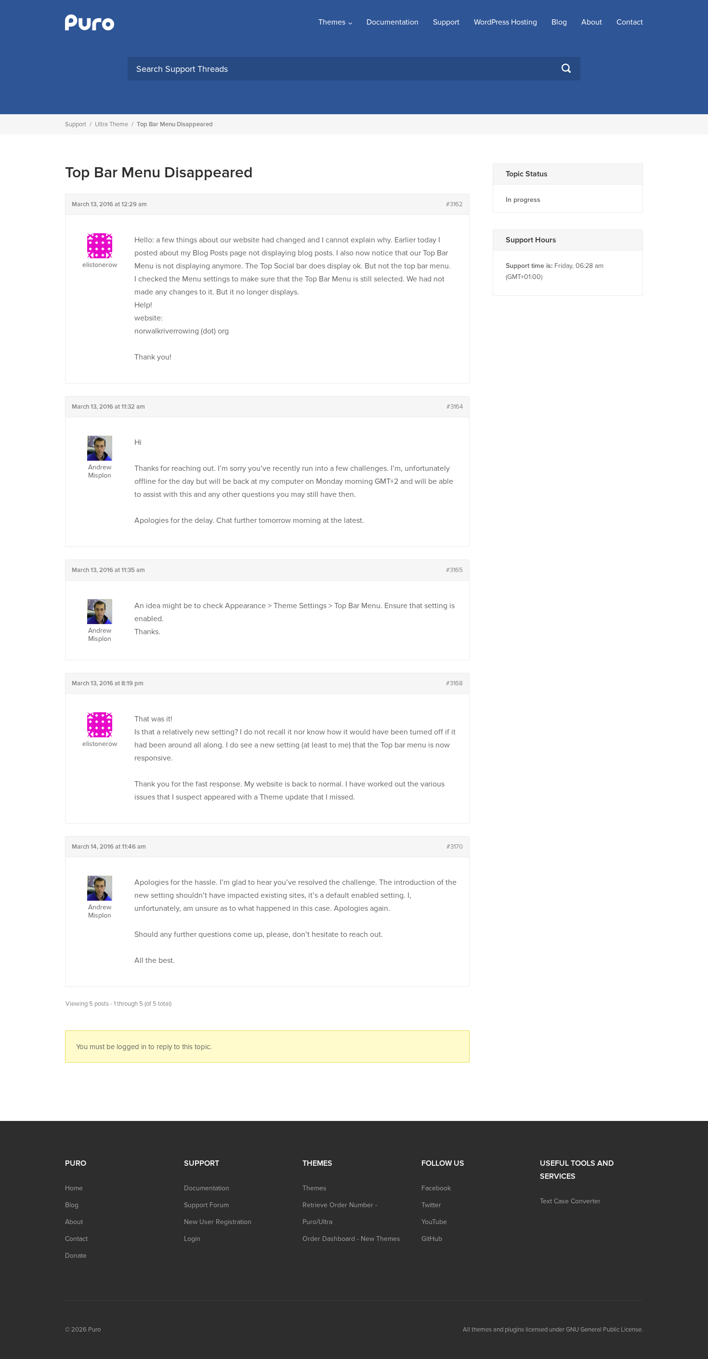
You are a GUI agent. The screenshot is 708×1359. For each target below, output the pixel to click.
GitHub (431, 1239)
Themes (331, 22)
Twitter (431, 1205)
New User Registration (217, 1222)
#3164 (454, 407)
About (591, 22)
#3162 (454, 204)
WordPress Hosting (505, 22)
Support (446, 22)
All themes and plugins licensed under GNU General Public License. (553, 1329)
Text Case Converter (570, 1201)
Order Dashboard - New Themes (351, 1239)
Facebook (436, 1188)
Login (192, 1239)
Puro (94, 1329)
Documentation (393, 22)
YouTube (434, 1222)
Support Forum (206, 1205)
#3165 (454, 570)
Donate (76, 1256)
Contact (629, 22)
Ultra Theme (111, 124)
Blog (559, 22)
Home (74, 1188)
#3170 (454, 847)
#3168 (454, 683)
